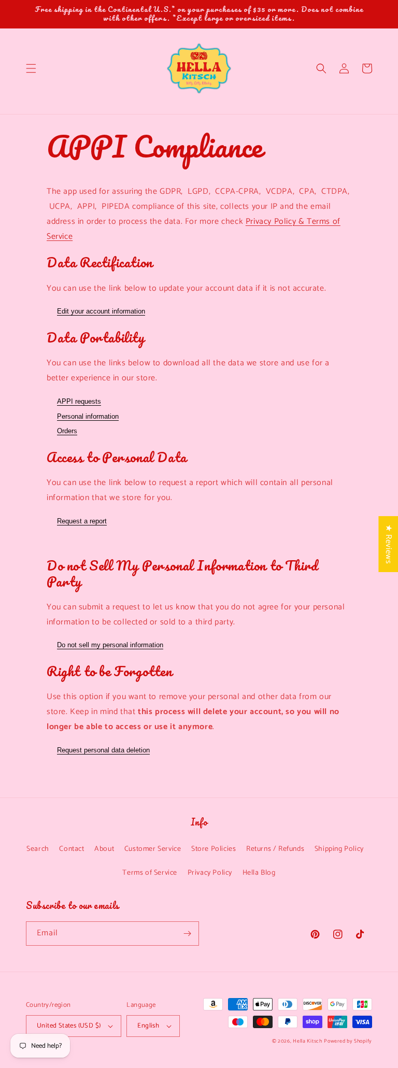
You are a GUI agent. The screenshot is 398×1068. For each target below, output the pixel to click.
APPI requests (79, 401)
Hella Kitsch (307, 1041)
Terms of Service (149, 873)
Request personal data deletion (103, 750)
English (148, 1025)
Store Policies (213, 849)
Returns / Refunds (275, 849)
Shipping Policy (339, 849)
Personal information (88, 416)
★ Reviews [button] (388, 543)
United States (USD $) (69, 1025)
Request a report (82, 521)
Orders (67, 431)
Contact (71, 849)
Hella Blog (259, 873)
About (104, 849)
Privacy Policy (210, 873)
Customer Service (152, 849)
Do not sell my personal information (110, 645)
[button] (31, 68)
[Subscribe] (187, 933)
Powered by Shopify (348, 1041)
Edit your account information (101, 311)
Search (37, 849)
